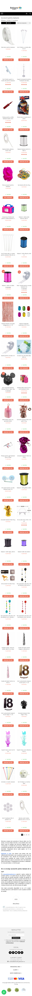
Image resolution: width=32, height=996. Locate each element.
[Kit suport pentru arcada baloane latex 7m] (8, 479)
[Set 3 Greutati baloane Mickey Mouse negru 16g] (8, 379)
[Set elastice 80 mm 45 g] (24, 174)
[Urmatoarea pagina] (29, 835)
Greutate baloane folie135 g (8, 519)
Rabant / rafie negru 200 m (8, 551)
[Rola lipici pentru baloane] (8, 36)
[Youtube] (16, 952)
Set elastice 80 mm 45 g (24, 185)
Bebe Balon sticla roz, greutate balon (8, 420)
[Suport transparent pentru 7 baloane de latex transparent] (24, 70)
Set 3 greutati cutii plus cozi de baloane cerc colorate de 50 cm (8, 616)
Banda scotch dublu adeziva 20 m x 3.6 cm (24, 818)
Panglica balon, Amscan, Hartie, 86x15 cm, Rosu (8, 648)
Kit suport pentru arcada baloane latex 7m (8, 488)
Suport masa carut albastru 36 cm (24, 750)
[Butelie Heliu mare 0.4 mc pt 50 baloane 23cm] (24, 379)
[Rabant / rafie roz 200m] (8, 277)
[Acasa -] (16, 8)
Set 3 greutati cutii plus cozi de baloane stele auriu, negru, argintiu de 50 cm (24, 584)
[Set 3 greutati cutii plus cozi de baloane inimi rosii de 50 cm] (24, 607)
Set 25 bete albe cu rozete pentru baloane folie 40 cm (8, 254)
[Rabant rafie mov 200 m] (24, 543)
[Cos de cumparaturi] (26, 13)
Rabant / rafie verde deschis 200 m (24, 217)
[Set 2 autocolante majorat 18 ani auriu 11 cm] (24, 672)
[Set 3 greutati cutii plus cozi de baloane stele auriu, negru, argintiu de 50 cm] (24, 575)
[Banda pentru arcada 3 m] (8, 346)
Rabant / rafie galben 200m (24, 488)
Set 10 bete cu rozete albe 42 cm (24, 47)
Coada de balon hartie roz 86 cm (8, 681)
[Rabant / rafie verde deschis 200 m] (24, 208)
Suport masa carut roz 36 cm (8, 750)
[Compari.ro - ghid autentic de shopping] (9, 990)
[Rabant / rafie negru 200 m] (8, 543)
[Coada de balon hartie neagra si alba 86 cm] (24, 639)
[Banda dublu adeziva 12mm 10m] (8, 140)
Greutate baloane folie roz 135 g (24, 456)
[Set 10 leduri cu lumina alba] (24, 773)
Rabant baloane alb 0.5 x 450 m (24, 149)
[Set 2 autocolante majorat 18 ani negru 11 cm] (8, 704)
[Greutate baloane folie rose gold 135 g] (24, 411)
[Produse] (2, 14)
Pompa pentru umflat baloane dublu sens (8, 117)
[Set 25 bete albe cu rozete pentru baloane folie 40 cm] (8, 242)
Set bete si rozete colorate (8, 782)
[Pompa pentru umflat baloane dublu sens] (8, 105)
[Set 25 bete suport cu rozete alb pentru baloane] (8, 70)
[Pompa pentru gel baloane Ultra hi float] (8, 445)
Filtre (9, 23)
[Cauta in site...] (30, 13)
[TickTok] (19, 952)
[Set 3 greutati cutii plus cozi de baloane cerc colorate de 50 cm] (8, 607)
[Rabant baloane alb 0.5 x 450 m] (24, 140)
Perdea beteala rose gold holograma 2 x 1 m (8, 324)
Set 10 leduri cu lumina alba (24, 782)
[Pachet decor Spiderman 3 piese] (24, 105)
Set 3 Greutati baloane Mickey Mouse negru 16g (8, 388)
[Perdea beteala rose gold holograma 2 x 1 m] (8, 312)
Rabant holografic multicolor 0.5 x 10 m (24, 324)
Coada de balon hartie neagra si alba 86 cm (24, 648)
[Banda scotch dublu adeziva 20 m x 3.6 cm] (24, 807)
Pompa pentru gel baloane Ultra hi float (8, 456)
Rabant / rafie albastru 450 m (24, 254)
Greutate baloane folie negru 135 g (24, 713)
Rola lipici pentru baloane (8, 47)
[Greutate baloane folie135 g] (8, 511)
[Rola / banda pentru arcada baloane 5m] (24, 276)
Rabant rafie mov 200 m (24, 551)
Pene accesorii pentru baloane (8, 185)
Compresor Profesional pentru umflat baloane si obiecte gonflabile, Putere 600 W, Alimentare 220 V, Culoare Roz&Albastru (8, 217)
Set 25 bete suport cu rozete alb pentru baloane (8, 79)
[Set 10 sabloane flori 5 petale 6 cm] (8, 807)
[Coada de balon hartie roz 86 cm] (8, 671)
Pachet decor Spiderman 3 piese (24, 117)
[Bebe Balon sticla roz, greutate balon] (8, 411)
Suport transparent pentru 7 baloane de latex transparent (24, 79)
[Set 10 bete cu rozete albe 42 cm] (24, 36)
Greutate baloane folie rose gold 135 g (24, 420)
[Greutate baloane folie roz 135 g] (24, 445)
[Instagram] (22, 952)
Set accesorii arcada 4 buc (8, 583)
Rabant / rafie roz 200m (8, 285)
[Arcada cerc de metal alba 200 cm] (24, 347)
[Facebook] (10, 952)
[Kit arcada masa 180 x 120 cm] (24, 511)
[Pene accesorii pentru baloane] (8, 174)
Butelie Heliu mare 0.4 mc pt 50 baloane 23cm (24, 388)
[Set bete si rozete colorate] (8, 773)
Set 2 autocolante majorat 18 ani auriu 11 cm (24, 681)
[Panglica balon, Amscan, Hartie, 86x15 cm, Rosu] (8, 639)
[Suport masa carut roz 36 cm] (8, 738)
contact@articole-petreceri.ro (17, 961)
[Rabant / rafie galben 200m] (24, 479)
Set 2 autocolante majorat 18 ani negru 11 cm (8, 713)
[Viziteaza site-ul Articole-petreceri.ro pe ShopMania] (24, 990)
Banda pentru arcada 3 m (8, 355)
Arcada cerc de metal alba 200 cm (24, 356)
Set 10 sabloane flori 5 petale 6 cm (8, 818)
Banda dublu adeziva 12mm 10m (8, 149)
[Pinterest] (13, 952)
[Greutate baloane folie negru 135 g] (24, 704)
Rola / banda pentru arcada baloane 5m (24, 286)
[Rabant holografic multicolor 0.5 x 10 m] (24, 312)
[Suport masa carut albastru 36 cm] (24, 739)
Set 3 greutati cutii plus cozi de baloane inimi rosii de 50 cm (24, 616)
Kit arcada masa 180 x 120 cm (24, 520)
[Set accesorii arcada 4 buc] (8, 575)
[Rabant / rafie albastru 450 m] (24, 242)
